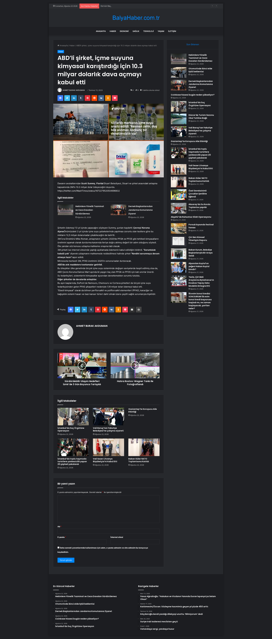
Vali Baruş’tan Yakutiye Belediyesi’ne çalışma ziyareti (108, 429)
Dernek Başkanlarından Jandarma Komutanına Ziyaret (124, 6)
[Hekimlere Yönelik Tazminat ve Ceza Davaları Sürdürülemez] (65, 209)
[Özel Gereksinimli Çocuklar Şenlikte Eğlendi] (178, 194)
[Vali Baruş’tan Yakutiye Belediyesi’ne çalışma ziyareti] (108, 416)
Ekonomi (124, 31)
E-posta (62, 537)
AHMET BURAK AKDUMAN (74, 90)
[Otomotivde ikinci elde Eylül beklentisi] (178, 72)
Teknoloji (148, 31)
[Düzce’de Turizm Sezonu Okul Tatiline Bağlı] (178, 119)
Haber (113, 31)
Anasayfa (101, 31)
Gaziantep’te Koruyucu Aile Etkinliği (142, 410)
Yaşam (161, 31)
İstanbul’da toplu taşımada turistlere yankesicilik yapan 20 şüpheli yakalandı (72, 461)
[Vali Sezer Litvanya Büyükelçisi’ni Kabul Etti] (108, 447)
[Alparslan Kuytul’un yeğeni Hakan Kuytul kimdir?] (178, 267)
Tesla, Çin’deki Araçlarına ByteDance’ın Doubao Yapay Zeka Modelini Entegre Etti (201, 281)
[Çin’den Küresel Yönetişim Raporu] (178, 241)
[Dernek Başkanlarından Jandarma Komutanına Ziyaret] (118, 209)
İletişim (172, 31)
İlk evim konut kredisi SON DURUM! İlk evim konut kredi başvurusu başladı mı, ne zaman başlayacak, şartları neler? (200, 301)
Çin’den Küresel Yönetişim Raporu (198, 239)
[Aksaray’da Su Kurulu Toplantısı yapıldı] (178, 208)
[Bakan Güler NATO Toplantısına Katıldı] (144, 447)
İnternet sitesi (116, 537)
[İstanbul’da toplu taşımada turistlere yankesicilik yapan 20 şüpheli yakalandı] (73, 447)
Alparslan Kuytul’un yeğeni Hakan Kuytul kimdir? (199, 266)
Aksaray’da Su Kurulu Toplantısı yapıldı (199, 206)
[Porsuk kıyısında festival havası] (178, 228)
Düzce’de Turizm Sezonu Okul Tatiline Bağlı (201, 116)
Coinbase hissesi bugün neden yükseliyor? (192, 94)
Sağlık (136, 31)
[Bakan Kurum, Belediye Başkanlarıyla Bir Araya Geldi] (178, 253)
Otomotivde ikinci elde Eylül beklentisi (200, 70)
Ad (59, 526)
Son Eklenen (192, 44)
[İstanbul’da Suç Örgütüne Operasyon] (73, 416)
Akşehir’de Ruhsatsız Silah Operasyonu (191, 217)
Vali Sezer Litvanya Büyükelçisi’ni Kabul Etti (105, 460)
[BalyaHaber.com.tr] (136, 17)
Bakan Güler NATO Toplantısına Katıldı (138, 460)
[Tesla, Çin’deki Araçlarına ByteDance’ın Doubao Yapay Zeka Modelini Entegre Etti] (178, 281)
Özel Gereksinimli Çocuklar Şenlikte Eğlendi (198, 193)
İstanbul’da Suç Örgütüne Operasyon (71, 429)
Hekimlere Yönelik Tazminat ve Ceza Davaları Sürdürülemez (89, 210)
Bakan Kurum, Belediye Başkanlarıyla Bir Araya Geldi (200, 252)
